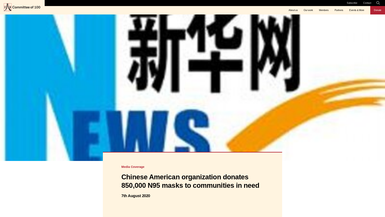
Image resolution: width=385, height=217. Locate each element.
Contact (367, 3)
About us (293, 10)
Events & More (356, 10)
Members (324, 10)
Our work (308, 10)
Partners (339, 10)
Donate (377, 10)
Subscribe (352, 3)
